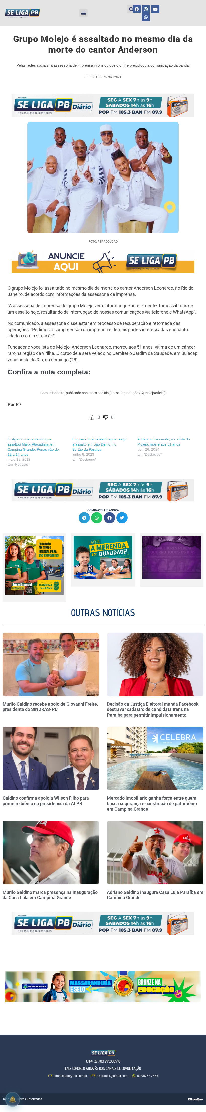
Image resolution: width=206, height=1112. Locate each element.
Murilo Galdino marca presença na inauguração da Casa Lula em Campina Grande (50, 894)
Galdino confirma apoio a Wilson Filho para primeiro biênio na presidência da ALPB (46, 800)
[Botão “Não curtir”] (105, 417)
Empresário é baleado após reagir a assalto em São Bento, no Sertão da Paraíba (99, 444)
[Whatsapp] (146, 17)
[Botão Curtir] (92, 417)
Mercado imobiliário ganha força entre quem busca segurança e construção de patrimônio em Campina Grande (152, 803)
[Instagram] (146, 9)
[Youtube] (155, 9)
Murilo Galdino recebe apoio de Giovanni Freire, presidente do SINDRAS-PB (50, 706)
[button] (83, 13)
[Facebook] (137, 9)
